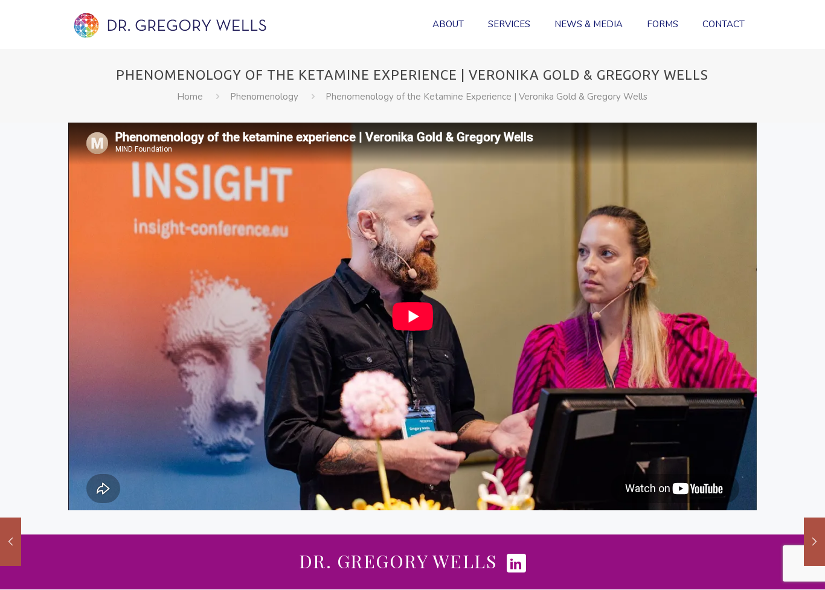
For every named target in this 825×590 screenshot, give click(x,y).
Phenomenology (264, 97)
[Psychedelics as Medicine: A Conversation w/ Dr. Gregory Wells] (10, 542)
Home (190, 97)
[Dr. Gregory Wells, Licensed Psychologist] (170, 24)
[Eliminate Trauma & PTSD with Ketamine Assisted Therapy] (814, 542)
